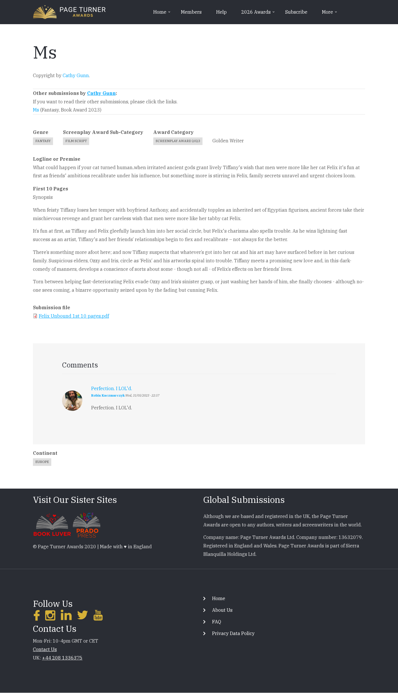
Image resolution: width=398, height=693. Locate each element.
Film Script (76, 141)
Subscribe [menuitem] (296, 12)
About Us (222, 610)
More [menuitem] (330, 14)
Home (218, 598)
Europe (42, 462)
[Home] (69, 11)
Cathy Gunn (76, 75)
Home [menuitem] (162, 14)
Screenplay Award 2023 (178, 141)
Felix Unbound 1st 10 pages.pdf (74, 316)
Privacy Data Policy (233, 633)
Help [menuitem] (221, 12)
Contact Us (45, 649)
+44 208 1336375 (62, 658)
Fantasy (43, 141)
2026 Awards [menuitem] (258, 14)
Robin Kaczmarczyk (108, 395)
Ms (36, 110)
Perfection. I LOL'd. (111, 388)
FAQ (216, 622)
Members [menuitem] (191, 12)
